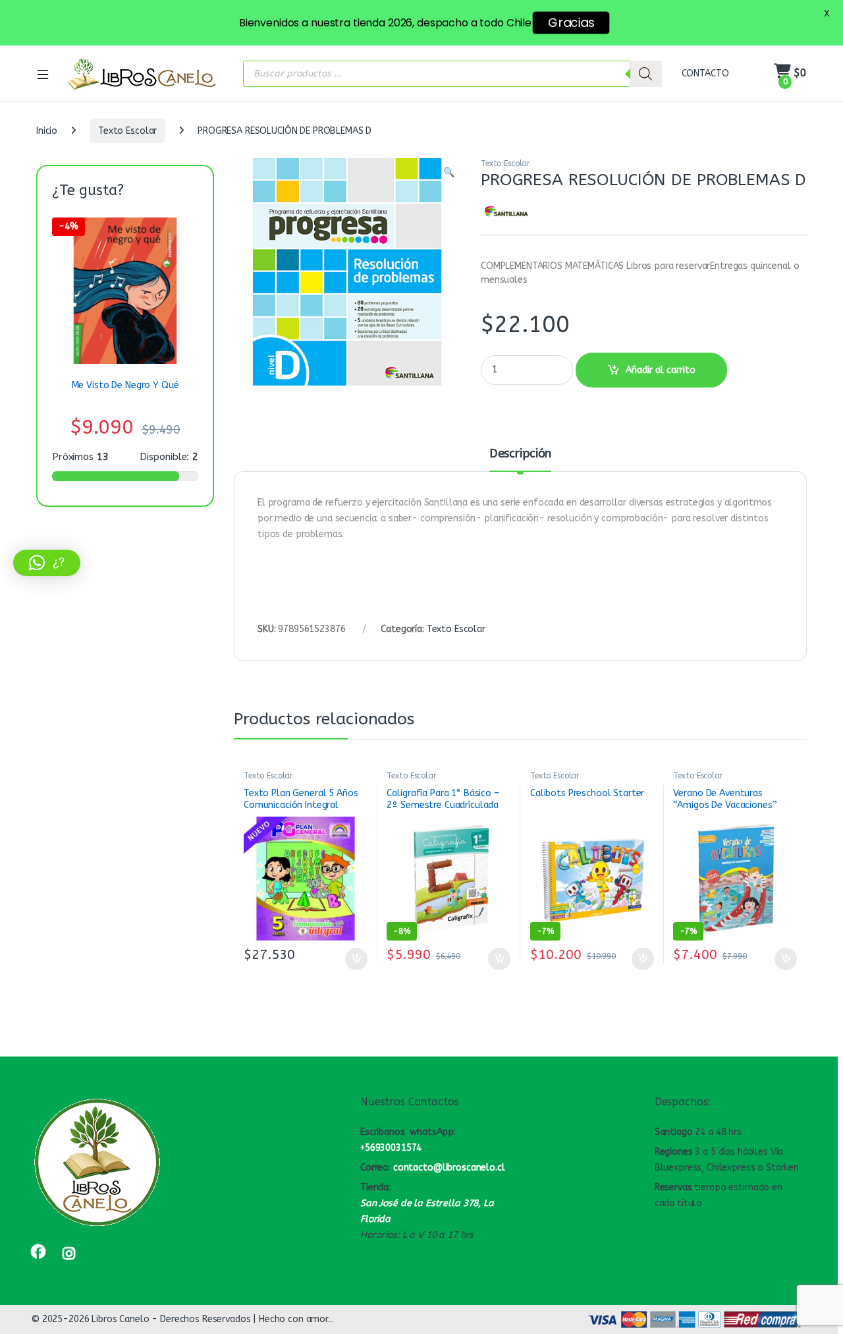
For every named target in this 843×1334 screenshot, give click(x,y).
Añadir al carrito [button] (353, 959)
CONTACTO (705, 73)
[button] (448, 173)
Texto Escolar (127, 130)
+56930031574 (391, 1147)
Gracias (571, 22)
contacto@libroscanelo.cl (449, 1167)
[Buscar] (645, 74)
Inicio (46, 130)
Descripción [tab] (520, 454)
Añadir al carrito (660, 370)
